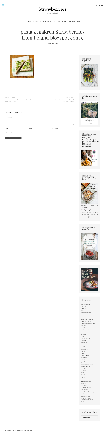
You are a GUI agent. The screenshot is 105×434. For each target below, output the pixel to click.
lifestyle (83, 334)
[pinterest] (102, 5)
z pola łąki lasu (85, 396)
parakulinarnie (85, 356)
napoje (83, 351)
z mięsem (84, 394)
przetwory (84, 368)
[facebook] (96, 5)
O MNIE (64, 21)
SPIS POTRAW (37, 21)
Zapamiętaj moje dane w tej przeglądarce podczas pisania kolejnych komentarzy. (30, 133)
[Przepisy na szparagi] (89, 75)
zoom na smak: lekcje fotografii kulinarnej (87, 399)
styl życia (84, 377)
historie (83, 326)
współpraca (84, 390)
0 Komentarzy (53, 43)
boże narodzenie (86, 313)
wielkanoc (84, 386)
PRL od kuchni (85, 304)
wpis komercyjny (86, 388)
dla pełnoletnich (86, 321)
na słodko (84, 343)
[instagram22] (99, 5)
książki (83, 328)
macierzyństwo (85, 338)
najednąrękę (84, 349)
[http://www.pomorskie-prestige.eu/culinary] (89, 279)
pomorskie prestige (87, 364)
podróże (83, 362)
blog (82, 311)
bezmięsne (84, 309)
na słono (83, 345)
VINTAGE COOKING (74, 21)
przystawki (84, 371)
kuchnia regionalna (87, 330)
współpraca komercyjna (88, 392)
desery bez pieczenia (87, 319)
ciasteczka (84, 317)
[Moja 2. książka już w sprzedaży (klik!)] (89, 193)
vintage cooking (86, 381)
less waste (84, 332)
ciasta (83, 315)
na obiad (83, 341)
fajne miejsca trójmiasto (88, 323)
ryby (82, 373)
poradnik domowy (86, 366)
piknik (83, 360)
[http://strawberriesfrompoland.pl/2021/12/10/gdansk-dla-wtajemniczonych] (89, 113)
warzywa (83, 383)
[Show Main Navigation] (3, 5)
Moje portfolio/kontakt (52, 21)
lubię (82, 336)
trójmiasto (84, 379)
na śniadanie (85, 347)
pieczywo (84, 358)
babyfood (84, 306)
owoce (83, 353)
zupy (82, 402)
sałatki (83, 375)
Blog (29, 21)
